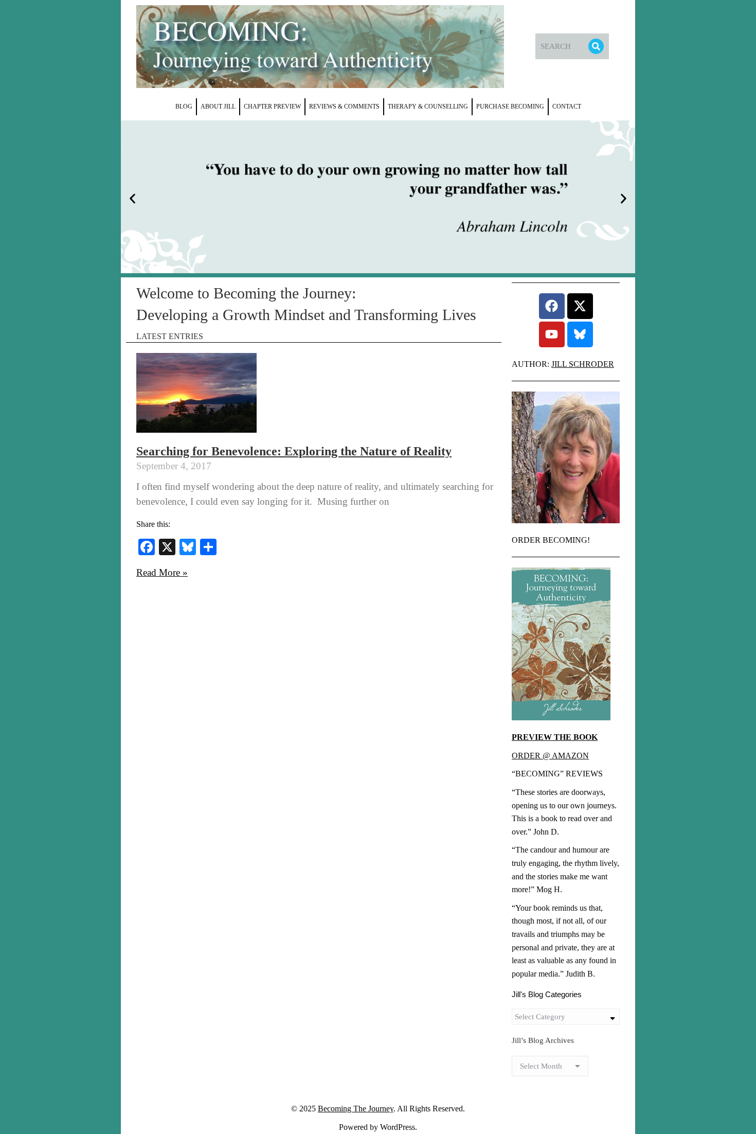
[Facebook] (552, 306)
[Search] (596, 46)
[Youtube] (552, 334)
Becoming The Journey (355, 1108)
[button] (132, 198)
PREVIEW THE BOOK (555, 737)
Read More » (162, 572)
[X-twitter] (580, 306)
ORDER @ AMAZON (550, 755)
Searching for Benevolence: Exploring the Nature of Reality (294, 451)
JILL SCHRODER (582, 364)
